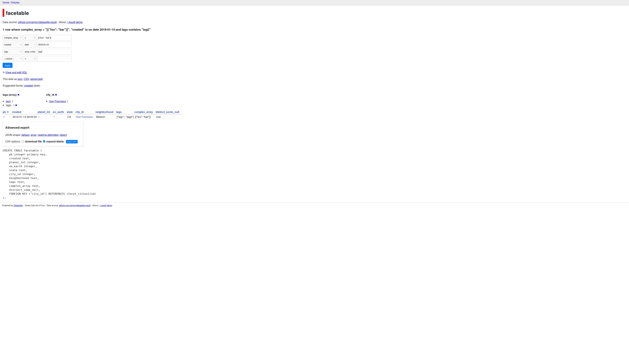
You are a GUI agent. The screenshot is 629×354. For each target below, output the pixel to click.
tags (119, 112)
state (70, 112)
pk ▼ (6, 112)
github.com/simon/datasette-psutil (37, 22)
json (20, 79)
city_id (80, 112)
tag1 (8, 101)
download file (33, 141)
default (25, 135)
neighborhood (104, 112)
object (63, 135)
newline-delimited (48, 135)
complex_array (143, 112)
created (28, 85)
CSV (26, 79)
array (33, 135)
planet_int (44, 112)
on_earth (58, 112)
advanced (36, 79)
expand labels (55, 141)
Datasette (18, 205)
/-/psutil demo (75, 22)
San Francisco (57, 101)
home (6, 2)
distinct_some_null (167, 112)
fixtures (15, 2)
